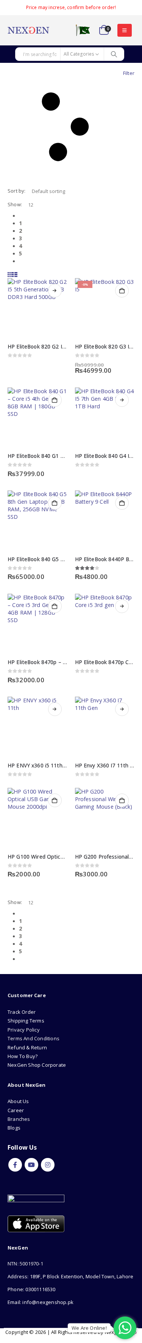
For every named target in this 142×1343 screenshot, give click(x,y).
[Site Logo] (28, 30)
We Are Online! (89, 1327)
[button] (124, 30)
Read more (55, 290)
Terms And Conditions (33, 1038)
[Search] (114, 54)
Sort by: (17, 190)
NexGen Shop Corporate (37, 1064)
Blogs (14, 1127)
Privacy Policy (24, 1029)
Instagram (48, 1165)
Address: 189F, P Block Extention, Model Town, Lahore (70, 1276)
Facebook (15, 1165)
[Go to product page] (37, 308)
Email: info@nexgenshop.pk (40, 1302)
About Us (19, 1101)
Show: (15, 204)
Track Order (22, 1011)
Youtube (31, 1165)
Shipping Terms (26, 1020)
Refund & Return (27, 1047)
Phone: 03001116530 (32, 1289)
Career (16, 1110)
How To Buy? (22, 1056)
